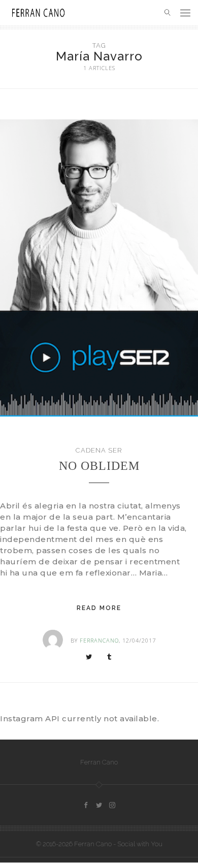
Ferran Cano (99, 762)
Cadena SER (99, 450)
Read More (99, 608)
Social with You (139, 844)
